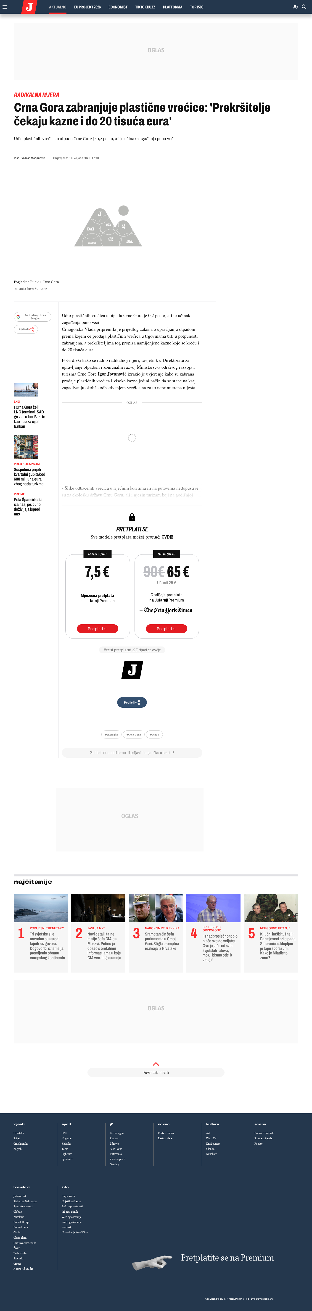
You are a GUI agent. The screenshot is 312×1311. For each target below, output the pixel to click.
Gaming (114, 1164)
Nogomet (67, 1138)
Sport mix (67, 1159)
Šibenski (18, 1258)
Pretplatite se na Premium (227, 1257)
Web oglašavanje (72, 1217)
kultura (212, 1124)
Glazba (210, 1149)
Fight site (67, 1154)
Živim (16, 1248)
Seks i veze (116, 1149)
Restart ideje (165, 1138)
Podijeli (24, 329)
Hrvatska (18, 1133)
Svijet (16, 1138)
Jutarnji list (19, 1196)
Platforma (172, 7)
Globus (17, 1212)
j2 (111, 1124)
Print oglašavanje (72, 1222)
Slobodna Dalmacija (25, 1201)
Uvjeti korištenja (71, 1201)
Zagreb (17, 1149)
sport (67, 1124)
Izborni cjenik (70, 1212)
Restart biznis (166, 1133)
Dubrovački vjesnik (24, 1243)
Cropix (17, 1264)
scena (260, 1124)
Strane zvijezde (263, 1138)
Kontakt (66, 1227)
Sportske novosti (22, 1206)
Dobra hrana (20, 1227)
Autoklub (18, 1217)
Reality (258, 1143)
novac (164, 1124)
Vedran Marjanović (33, 158)
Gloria (16, 1232)
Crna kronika (20, 1143)
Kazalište (211, 1154)
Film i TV (211, 1138)
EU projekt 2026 (87, 7)
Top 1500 (196, 7)
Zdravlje (114, 1143)
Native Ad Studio (23, 1269)
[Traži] (304, 7)
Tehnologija (117, 1133)
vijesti (18, 1124)
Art (208, 1133)
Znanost (114, 1138)
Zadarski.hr (20, 1253)
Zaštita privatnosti (72, 1206)
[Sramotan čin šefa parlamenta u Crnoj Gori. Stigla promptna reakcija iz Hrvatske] (156, 909)
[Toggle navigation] (3, 5)
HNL (64, 1133)
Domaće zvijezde (264, 1133)
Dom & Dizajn (21, 1222)
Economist (117, 7)
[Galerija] (108, 224)
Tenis (65, 1149)
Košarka (66, 1143)
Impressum (68, 1196)
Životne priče (117, 1159)
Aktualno (57, 7)
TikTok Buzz (145, 7)
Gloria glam (19, 1238)
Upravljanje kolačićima (75, 1232)
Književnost (213, 1143)
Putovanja (116, 1154)
